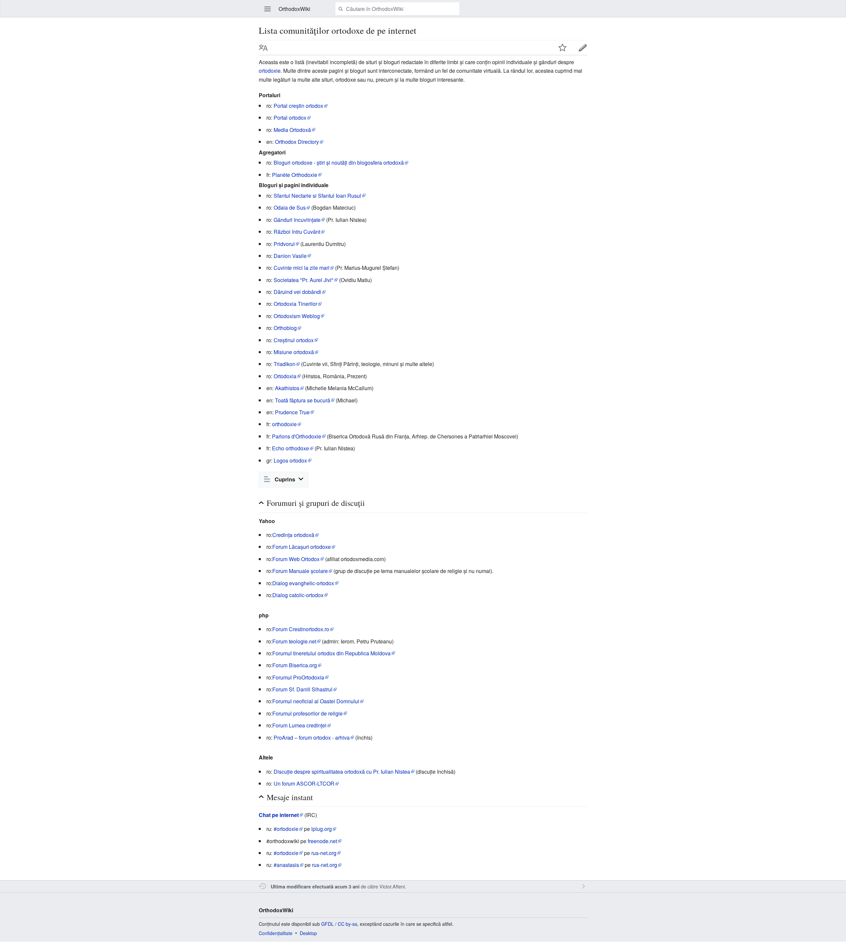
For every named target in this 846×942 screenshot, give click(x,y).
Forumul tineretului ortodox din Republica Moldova (331, 653)
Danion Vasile (290, 256)
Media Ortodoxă (292, 130)
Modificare (583, 47)
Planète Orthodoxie (294, 175)
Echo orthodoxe (290, 448)
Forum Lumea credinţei (299, 725)
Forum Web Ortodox (296, 559)
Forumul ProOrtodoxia (298, 677)
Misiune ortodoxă (294, 352)
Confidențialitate (275, 933)
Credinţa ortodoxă (293, 535)
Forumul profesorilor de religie (307, 713)
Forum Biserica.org (294, 665)
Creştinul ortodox (294, 340)
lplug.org (321, 829)
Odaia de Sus (290, 207)
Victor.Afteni (392, 886)
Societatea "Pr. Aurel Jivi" (303, 280)
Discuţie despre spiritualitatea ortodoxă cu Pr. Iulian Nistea (342, 771)
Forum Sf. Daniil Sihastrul (302, 689)
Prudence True (292, 412)
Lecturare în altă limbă (263, 47)
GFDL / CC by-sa (339, 924)
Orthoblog (285, 328)
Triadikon (284, 364)
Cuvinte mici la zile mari (301, 267)
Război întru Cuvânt (297, 231)
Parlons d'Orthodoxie (296, 436)
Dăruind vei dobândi (297, 292)
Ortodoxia (285, 376)
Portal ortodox (290, 117)
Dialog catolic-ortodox (298, 595)
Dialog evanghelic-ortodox (303, 583)
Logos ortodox (290, 460)
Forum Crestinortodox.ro (300, 629)
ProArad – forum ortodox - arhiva (312, 737)
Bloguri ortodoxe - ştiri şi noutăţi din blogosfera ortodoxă (339, 162)
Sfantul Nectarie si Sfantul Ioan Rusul (317, 195)
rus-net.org (323, 853)
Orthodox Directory (297, 141)
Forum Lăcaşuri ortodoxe (301, 547)
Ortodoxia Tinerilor (295, 303)
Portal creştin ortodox (298, 105)
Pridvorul (284, 244)
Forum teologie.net (294, 641)
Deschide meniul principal (267, 9)
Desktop (308, 933)
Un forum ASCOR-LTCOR (304, 783)
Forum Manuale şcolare (300, 571)
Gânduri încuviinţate (297, 220)
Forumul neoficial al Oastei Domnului (315, 701)
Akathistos (287, 388)
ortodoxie (270, 70)
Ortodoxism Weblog (297, 316)
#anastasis (286, 865)
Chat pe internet (279, 815)
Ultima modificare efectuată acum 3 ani (315, 886)
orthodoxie (284, 424)
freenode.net (322, 841)
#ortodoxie (286, 829)
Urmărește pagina (562, 47)
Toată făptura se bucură (302, 400)
